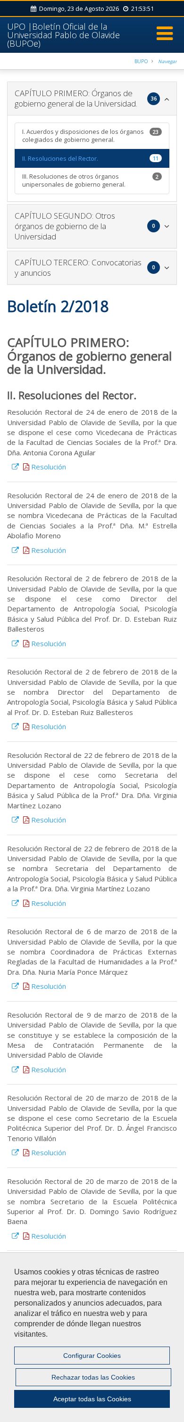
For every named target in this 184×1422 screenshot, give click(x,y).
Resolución (47, 466)
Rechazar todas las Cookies (93, 1377)
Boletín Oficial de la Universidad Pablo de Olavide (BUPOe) (63, 35)
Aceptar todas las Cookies (92, 1399)
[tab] (92, 98)
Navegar (167, 61)
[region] (92, 1337)
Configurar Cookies (92, 1355)
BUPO (141, 61)
